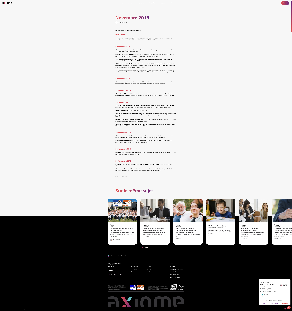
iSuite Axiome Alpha (174, 274)
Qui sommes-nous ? (135, 266)
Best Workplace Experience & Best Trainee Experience (116, 286)
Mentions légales (23, 309)
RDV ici (109, 289)
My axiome (172, 266)
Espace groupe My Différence (176, 269)
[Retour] (111, 18)
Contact (285, 3)
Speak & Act (109, 287)
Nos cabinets (149, 266)
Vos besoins (133, 272)
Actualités (149, 272)
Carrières (149, 269)
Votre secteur (134, 269)
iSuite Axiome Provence (175, 277)
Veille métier (120, 256)
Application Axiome (174, 272)
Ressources (113, 256)
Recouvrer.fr (173, 280)
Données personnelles (14, 309)
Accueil (108, 256)
